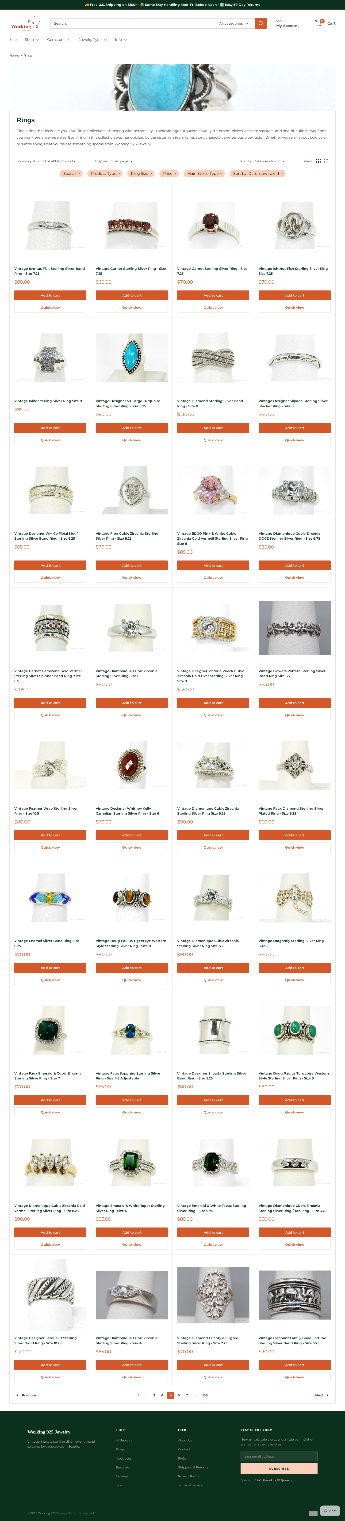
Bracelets (123, 1467)
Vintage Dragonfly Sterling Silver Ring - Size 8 (292, 943)
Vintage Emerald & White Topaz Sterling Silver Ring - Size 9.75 (211, 1208)
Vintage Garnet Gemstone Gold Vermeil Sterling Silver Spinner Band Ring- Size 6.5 (48, 676)
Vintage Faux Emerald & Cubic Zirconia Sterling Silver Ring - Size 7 (47, 1076)
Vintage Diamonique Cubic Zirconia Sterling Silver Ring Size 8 (126, 673)
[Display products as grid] (318, 161)
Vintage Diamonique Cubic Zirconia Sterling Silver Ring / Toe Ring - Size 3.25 (292, 1208)
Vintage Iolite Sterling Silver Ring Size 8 (48, 401)
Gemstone (56, 39)
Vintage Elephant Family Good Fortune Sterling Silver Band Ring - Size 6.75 (292, 1340)
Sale (13, 39)
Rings (28, 55)
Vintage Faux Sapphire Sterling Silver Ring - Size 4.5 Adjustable (128, 1076)
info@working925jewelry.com (278, 1480)
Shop (29, 39)
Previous (29, 1395)
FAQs (182, 1458)
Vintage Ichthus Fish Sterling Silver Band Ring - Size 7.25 (49, 271)
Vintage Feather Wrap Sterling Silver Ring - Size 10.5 (46, 811)
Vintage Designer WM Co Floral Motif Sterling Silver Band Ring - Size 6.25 (46, 536)
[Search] (261, 23)
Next (319, 1395)
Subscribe (279, 1468)
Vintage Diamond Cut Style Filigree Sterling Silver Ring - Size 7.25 (207, 1340)
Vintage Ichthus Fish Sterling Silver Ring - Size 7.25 (294, 271)
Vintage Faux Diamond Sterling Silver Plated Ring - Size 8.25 (291, 811)
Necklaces (123, 1458)
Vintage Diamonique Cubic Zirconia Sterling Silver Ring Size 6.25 (208, 811)
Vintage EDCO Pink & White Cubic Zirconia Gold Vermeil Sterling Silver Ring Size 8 (212, 538)
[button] (71, 173)
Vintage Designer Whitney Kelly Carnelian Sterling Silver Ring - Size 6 (127, 811)
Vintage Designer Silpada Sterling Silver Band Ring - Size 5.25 (211, 1076)
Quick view (50, 307)
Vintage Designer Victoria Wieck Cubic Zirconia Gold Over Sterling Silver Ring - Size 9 (211, 676)
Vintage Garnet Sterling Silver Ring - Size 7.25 (131, 271)
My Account (287, 25)
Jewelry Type (90, 39)
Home (14, 55)
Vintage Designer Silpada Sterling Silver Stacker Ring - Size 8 (293, 403)
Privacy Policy (188, 1476)
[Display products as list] (326, 161)
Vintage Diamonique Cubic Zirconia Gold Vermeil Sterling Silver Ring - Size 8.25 (49, 1208)
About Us (185, 1440)
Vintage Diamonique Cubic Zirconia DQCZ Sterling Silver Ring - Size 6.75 (289, 536)
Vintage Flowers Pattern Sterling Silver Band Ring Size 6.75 (292, 673)
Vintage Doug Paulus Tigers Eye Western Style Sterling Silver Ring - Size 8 (131, 943)
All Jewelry (124, 1440)
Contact (184, 1449)
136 (205, 1395)
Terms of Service (190, 1485)
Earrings (122, 1476)
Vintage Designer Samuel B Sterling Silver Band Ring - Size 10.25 (45, 1340)
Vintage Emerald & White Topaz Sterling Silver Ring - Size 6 (130, 1208)
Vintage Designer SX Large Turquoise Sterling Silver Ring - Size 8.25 (128, 403)
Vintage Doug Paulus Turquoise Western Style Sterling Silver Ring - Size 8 (294, 1076)
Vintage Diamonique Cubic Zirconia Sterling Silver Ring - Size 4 (126, 1340)
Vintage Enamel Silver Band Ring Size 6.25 (46, 943)
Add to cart (50, 295)
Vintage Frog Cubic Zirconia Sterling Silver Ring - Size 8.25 (127, 536)
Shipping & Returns (193, 1467)
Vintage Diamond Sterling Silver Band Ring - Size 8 (210, 403)
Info (118, 39)
